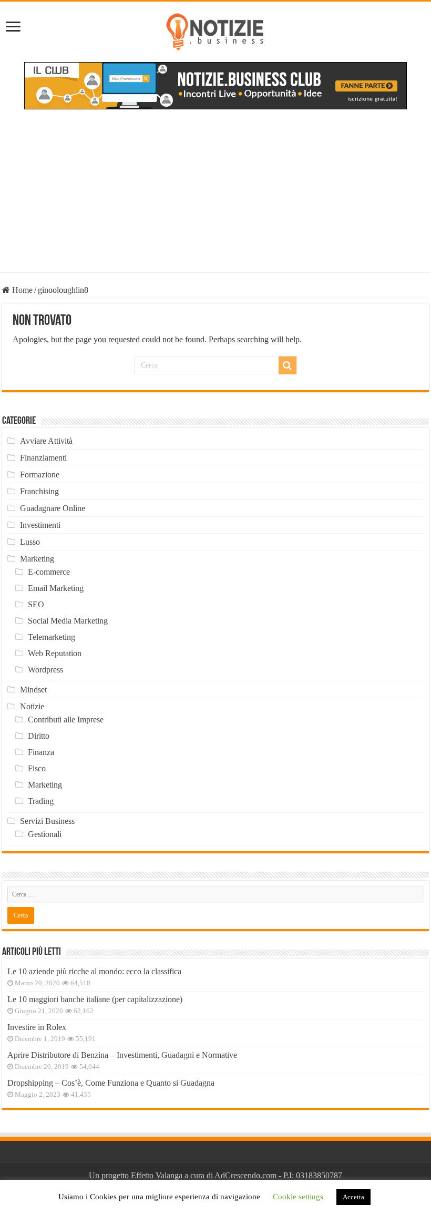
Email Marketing (56, 588)
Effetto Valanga (156, 1175)
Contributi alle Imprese (66, 719)
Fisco (37, 768)
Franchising (39, 491)
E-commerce (49, 571)
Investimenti (40, 525)
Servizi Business (47, 821)
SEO (36, 604)
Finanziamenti (43, 457)
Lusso (30, 541)
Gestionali (44, 834)
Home (21, 289)
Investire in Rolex (36, 1027)
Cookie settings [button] (298, 1196)
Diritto (38, 735)
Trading (41, 801)
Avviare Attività (46, 440)
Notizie (32, 706)
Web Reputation (54, 653)
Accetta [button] (353, 1197)
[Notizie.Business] (215, 30)
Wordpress (45, 669)
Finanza (41, 752)
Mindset (33, 689)
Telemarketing (51, 636)
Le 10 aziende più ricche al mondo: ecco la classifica (94, 971)
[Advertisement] (215, 198)
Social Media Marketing (68, 620)
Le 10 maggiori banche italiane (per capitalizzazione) (94, 999)
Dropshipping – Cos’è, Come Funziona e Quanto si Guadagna (110, 1082)
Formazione (39, 474)
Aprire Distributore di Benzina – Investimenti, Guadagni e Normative (122, 1054)
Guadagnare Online (52, 508)
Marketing (37, 558)
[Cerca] (287, 365)
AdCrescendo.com (245, 1175)
